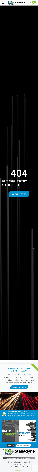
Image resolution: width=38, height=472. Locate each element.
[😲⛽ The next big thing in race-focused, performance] (27, 431)
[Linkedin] (35, 2)
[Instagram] (33, 2)
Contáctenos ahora (19, 387)
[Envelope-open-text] (33, 4)
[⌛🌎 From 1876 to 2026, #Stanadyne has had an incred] (10, 431)
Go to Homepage (19, 194)
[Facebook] (30, 2)
